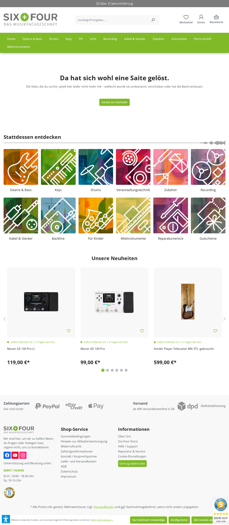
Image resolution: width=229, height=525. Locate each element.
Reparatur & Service (131, 451)
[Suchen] (153, 20)
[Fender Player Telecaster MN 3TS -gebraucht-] (188, 302)
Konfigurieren (179, 520)
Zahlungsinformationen (77, 451)
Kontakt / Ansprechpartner (79, 456)
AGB (64, 466)
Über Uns (124, 436)
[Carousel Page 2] (107, 370)
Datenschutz (69, 471)
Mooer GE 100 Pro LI (21, 349)
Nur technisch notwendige (148, 520)
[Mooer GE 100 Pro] (114, 302)
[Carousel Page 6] (126, 370)
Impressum (68, 476)
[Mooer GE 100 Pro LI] (41, 302)
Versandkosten (104, 507)
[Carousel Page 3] (112, 370)
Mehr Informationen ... (102, 519)
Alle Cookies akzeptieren (209, 520)
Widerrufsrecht (71, 446)
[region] (114, 318)
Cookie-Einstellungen (132, 456)
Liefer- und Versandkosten (78, 461)
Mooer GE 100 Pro (93, 349)
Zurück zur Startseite (114, 102)
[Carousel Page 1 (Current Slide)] (102, 370)
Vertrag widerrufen (132, 464)
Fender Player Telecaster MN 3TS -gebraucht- (184, 349)
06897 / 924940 (14, 470)
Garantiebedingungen (76, 436)
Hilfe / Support (128, 446)
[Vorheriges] (4, 319)
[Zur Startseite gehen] (30, 19)
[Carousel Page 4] (116, 370)
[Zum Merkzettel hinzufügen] (68, 331)
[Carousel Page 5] (121, 370)
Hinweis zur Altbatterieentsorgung (84, 441)
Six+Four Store (128, 441)
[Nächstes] (224, 319)
